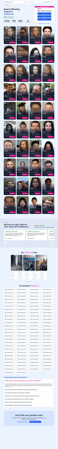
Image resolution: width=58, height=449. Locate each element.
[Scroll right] (53, 243)
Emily (6, 169)
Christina (7, 37)
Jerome (32, 151)
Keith (18, 37)
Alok (6, 207)
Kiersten (19, 94)
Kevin (44, 188)
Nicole (45, 151)
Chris (18, 132)
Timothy (32, 132)
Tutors (4, 4)
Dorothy (32, 37)
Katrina (7, 132)
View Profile (6, 42)
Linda (31, 75)
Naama (6, 75)
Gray (44, 170)
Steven (45, 207)
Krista (19, 188)
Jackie (19, 113)
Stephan (19, 169)
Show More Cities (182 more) (29, 281)
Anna (18, 151)
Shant (44, 56)
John (44, 37)
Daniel (6, 151)
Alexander (33, 207)
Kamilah (45, 75)
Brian (44, 94)
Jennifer (32, 56)
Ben (31, 170)
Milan (6, 96)
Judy (18, 207)
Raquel (19, 75)
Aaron (44, 113)
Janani (32, 188)
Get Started (12, 42)
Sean (31, 113)
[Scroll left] (5, 243)
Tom (6, 188)
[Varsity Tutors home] (9, 2)
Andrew (19, 56)
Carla (44, 132)
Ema (6, 113)
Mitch (31, 94)
